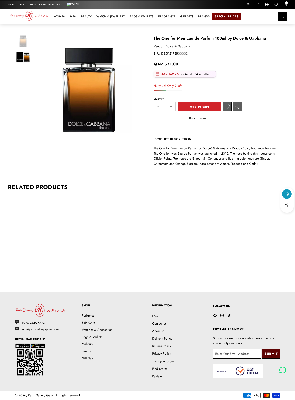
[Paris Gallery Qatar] (29, 16)
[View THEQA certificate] (238, 371)
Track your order (163, 361)
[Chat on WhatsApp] (283, 368)
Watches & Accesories (97, 329)
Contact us (159, 323)
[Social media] (287, 205)
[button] (284, 4)
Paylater (157, 376)
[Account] (257, 4)
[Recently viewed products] (287, 194)
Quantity (159, 99)
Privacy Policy (161, 353)
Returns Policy (161, 346)
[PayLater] (77, 4)
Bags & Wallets (92, 337)
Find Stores (159, 368)
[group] (23, 41)
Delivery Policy (162, 338)
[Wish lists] (275, 4)
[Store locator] (248, 4)
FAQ (155, 316)
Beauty (86, 351)
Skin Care (88, 322)
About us (158, 331)
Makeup (87, 344)
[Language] (266, 4)
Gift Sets (87, 358)
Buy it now (197, 118)
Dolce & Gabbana (177, 46)
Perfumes (88, 315)
